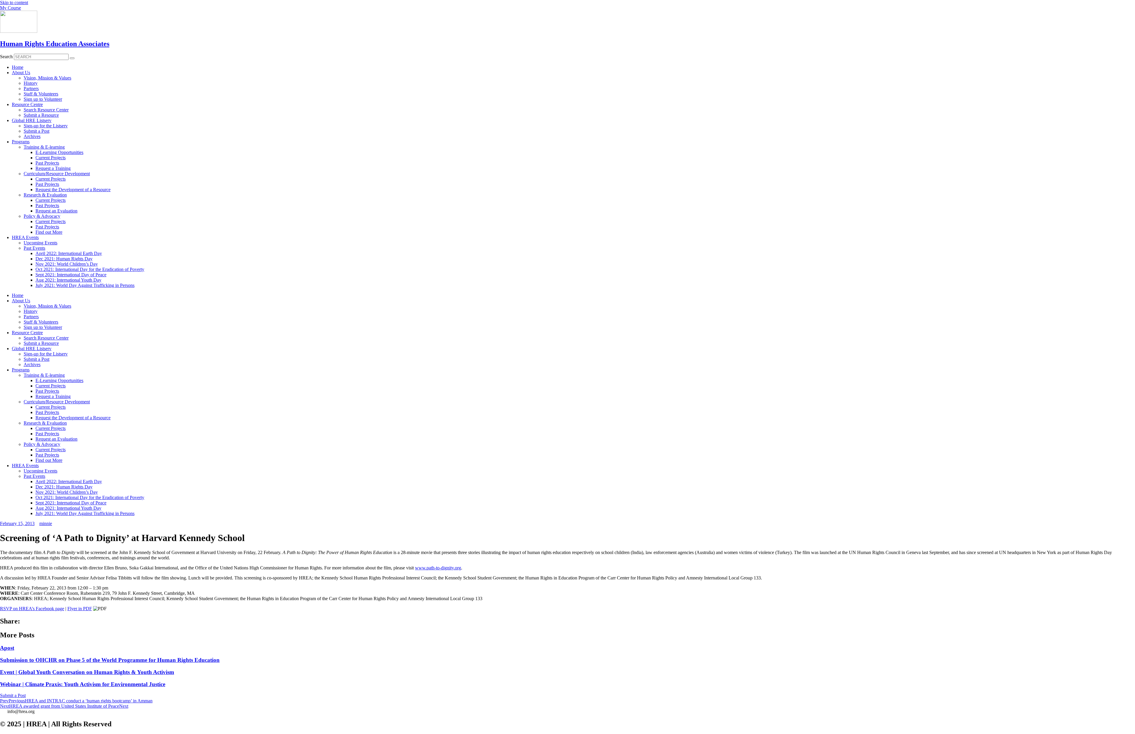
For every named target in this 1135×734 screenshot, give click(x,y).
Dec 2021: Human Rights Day (64, 258)
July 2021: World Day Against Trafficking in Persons (84, 285)
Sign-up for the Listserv (46, 125)
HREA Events (25, 237)
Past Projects (47, 162)
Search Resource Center (46, 109)
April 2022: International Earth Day (68, 253)
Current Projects (50, 157)
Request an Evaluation (56, 210)
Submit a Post (36, 131)
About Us (21, 72)
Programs (21, 141)
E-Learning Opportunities (59, 152)
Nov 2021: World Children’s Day (66, 264)
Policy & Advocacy (42, 216)
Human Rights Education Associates (54, 44)
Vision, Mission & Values (47, 77)
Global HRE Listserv (31, 120)
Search (6, 56)
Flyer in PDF (79, 608)
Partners (31, 88)
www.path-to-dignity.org (438, 567)
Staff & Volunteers (41, 93)
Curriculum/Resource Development (57, 173)
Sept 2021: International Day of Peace (70, 274)
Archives (32, 136)
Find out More (48, 232)
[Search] (72, 58)
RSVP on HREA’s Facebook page (32, 608)
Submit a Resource (41, 115)
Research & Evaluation (45, 194)
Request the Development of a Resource (73, 189)
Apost (7, 648)
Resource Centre (27, 104)
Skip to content (14, 2)
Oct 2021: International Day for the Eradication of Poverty (89, 269)
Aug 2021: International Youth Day (68, 279)
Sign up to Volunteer (43, 99)
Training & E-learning (44, 147)
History (31, 83)
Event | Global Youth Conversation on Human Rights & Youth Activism (87, 672)
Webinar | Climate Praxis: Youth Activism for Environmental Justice (82, 684)
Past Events (34, 248)
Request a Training (53, 168)
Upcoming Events (40, 242)
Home (17, 67)
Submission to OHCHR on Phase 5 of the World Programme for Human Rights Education (110, 660)
